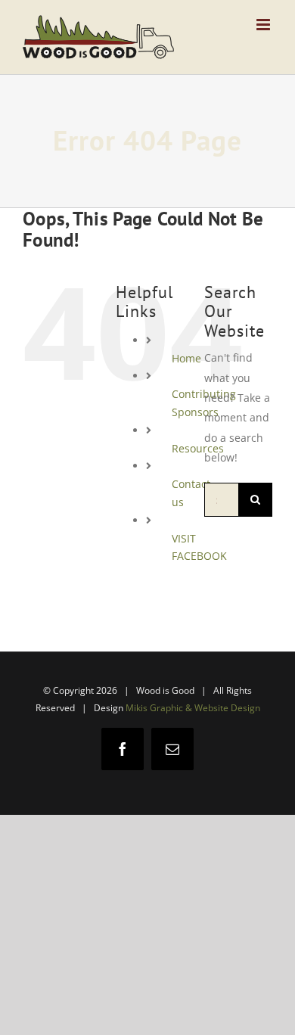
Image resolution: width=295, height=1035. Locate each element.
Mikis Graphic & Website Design (193, 707)
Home (186, 358)
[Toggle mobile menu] (264, 25)
